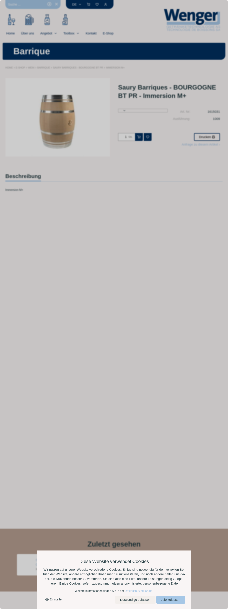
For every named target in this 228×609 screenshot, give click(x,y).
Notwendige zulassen (135, 600)
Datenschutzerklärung (138, 590)
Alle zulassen (170, 600)
